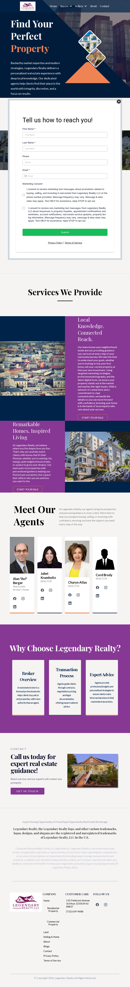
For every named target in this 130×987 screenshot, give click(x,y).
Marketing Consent (32, 183)
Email (26, 170)
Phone (26, 156)
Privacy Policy (55, 242)
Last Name (29, 142)
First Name (29, 128)
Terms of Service (73, 242)
